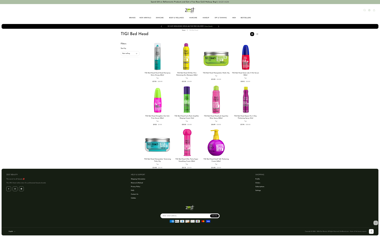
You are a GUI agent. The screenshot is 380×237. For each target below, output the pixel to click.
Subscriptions (259, 186)
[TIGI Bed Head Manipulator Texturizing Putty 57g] (157, 142)
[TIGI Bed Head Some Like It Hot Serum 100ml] (245, 56)
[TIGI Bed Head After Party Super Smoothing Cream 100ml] (187, 142)
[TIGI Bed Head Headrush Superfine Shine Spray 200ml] (216, 99)
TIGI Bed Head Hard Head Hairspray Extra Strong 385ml (157, 74)
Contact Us (134, 194)
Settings (258, 190)
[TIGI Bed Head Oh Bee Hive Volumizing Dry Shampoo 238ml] (187, 56)
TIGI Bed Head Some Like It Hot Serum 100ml (245, 74)
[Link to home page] (190, 207)
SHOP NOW (224, 2)
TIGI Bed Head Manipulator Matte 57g (216, 73)
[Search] (364, 10)
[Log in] (369, 10)
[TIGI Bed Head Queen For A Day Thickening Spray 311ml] (245, 99)
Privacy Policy (135, 186)
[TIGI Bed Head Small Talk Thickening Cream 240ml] (216, 142)
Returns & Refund (137, 183)
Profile (257, 179)
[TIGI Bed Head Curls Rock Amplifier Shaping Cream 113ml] (187, 99)
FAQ (132, 190)
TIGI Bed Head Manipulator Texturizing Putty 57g (157, 160)
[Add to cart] (167, 46)
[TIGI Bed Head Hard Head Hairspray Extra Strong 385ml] (157, 56)
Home (183, 30)
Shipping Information (138, 179)
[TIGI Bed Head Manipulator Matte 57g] (216, 56)
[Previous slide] (161, 26)
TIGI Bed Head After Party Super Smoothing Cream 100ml (186, 160)
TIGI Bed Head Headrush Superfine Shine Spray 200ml (216, 117)
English (11, 231)
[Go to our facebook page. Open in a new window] (8, 188)
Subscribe (214, 215)
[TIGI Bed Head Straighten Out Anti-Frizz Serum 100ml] (157, 99)
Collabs (133, 198)
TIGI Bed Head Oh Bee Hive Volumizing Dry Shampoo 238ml (186, 74)
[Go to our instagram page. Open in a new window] (15, 188)
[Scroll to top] (371, 231)
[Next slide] (218, 26)
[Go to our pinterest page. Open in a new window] (21, 188)
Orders (257, 183)
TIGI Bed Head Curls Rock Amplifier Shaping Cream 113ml (186, 117)
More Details (208, 26)
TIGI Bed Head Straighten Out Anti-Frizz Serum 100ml (157, 117)
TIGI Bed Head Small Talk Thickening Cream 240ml (216, 160)
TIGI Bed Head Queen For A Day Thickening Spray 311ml (245, 117)
